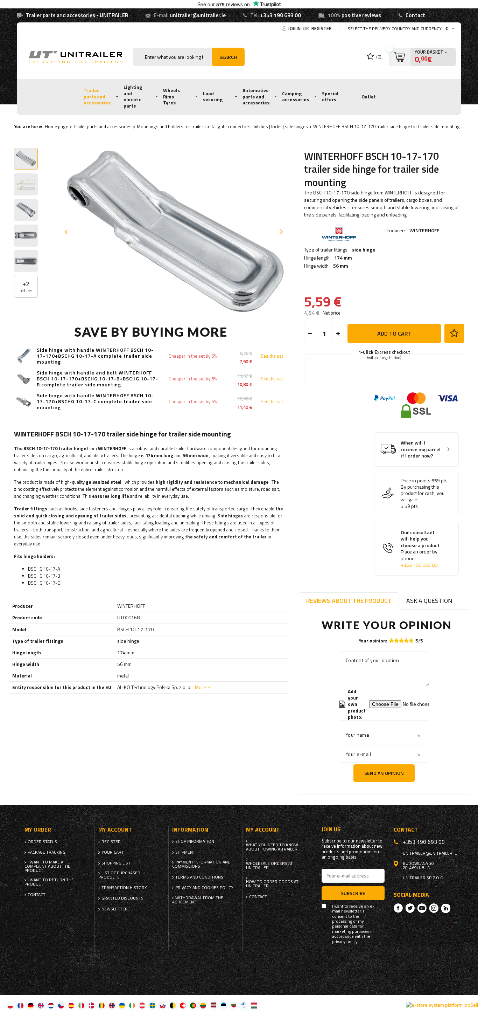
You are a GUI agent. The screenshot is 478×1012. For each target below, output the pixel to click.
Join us (331, 829)
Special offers (330, 96)
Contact (415, 15)
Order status (42, 842)
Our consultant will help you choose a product (420, 548)
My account (115, 829)
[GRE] (244, 1005)
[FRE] (20, 1005)
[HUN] (254, 1005)
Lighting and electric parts (133, 96)
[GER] (31, 1005)
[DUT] (51, 1005)
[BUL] (234, 1005)
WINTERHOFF (424, 230)
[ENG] (41, 1005)
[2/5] (396, 640)
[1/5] (391, 640)
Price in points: (416, 480)
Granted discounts (122, 898)
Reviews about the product (349, 600)
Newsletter (114, 909)
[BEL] (173, 1005)
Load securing (213, 96)
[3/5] (401, 640)
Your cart (112, 852)
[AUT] (142, 1005)
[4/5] (406, 640)
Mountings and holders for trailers (171, 126)
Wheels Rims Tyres (171, 96)
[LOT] (213, 1005)
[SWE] (152, 1005)
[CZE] (61, 1005)
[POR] (193, 1005)
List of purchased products (119, 875)
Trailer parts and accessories (97, 96)
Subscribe (353, 893)
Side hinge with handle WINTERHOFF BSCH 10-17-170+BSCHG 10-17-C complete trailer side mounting (95, 401)
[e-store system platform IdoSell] (442, 1005)
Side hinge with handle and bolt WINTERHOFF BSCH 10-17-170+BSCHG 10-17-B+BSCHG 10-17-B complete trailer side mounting (97, 378)
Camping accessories (295, 96)
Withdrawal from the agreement (197, 900)
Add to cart (394, 333)
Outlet (368, 96)
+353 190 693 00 (280, 15)
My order (37, 829)
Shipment (185, 852)
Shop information (194, 841)
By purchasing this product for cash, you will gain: (422, 493)
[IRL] (132, 1005)
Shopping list (116, 863)
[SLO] (162, 1005)
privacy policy (345, 941)
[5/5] (411, 640)
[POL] (10, 1005)
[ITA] (81, 1005)
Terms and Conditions (199, 877)
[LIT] (203, 1005)
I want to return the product (49, 882)
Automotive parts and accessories (255, 96)
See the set (272, 356)
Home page (56, 126)
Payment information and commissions (201, 864)
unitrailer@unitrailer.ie (198, 15)
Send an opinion (384, 773)
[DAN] (91, 1005)
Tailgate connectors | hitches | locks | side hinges (259, 126)
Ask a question (429, 600)
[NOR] (112, 1005)
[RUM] (102, 1005)
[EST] (223, 1005)
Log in (295, 28)
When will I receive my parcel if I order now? (421, 449)
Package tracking (46, 852)
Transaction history (124, 888)
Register (321, 28)
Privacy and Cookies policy (204, 888)
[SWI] (183, 1005)
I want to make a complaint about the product (47, 866)
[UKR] (122, 1005)
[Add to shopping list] (454, 333)
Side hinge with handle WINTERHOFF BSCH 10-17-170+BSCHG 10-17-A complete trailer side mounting (95, 356)
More (200, 687)
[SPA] (71, 1005)
